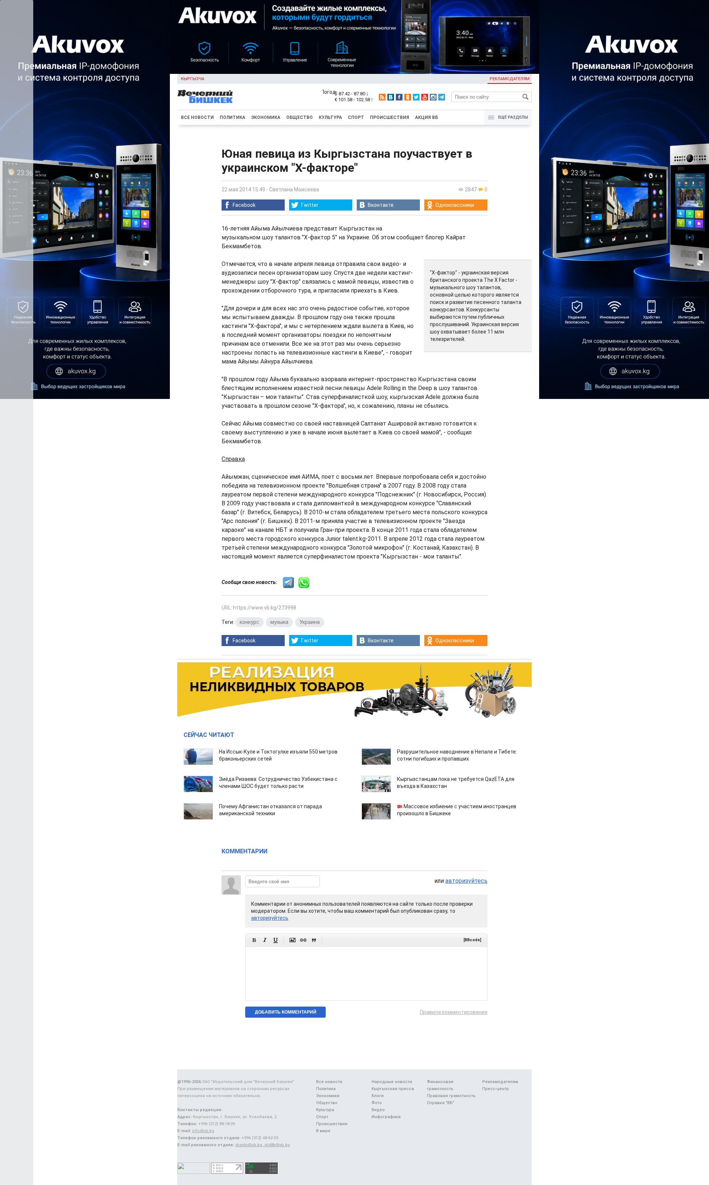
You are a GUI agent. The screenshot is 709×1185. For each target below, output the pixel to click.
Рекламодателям (510, 78)
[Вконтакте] (390, 97)
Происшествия (389, 117)
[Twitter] (416, 97)
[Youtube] (424, 97)
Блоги (377, 1095)
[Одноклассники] (407, 97)
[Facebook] (399, 97)
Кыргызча (192, 78)
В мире (323, 1130)
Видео (378, 1109)
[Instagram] (433, 97)
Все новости (197, 117)
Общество (299, 117)
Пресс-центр (495, 1088)
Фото (376, 1102)
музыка (279, 622)
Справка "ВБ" (440, 1102)
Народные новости (391, 1081)
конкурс (249, 622)
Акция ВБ (426, 117)
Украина (309, 622)
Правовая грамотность (451, 1095)
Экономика (265, 117)
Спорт (356, 117)
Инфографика (386, 1116)
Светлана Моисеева (294, 189)
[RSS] (382, 97)
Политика (232, 117)
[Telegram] (441, 97)
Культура (330, 117)
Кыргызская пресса (392, 1088)
